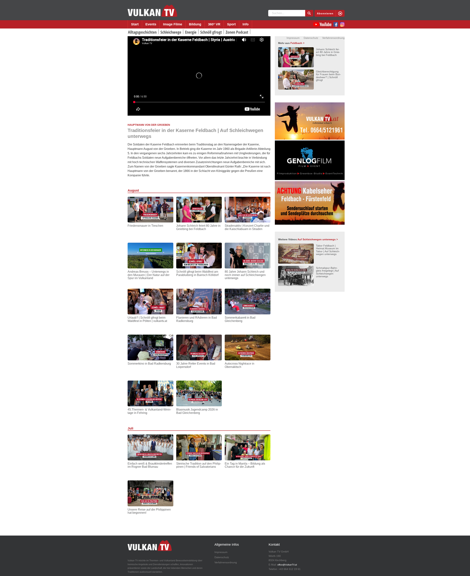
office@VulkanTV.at (287, 564)
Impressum (293, 37)
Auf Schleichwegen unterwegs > (317, 239)
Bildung (195, 24)
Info (246, 24)
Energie (190, 32)
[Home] (152, 10)
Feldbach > (297, 43)
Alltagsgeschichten (142, 32)
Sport (231, 24)
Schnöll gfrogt (211, 32)
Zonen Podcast (237, 32)
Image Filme (172, 24)
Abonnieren (325, 13)
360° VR (214, 24)
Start (135, 24)
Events (150, 24)
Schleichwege (170, 32)
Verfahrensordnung (333, 37)
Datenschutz (311, 37)
